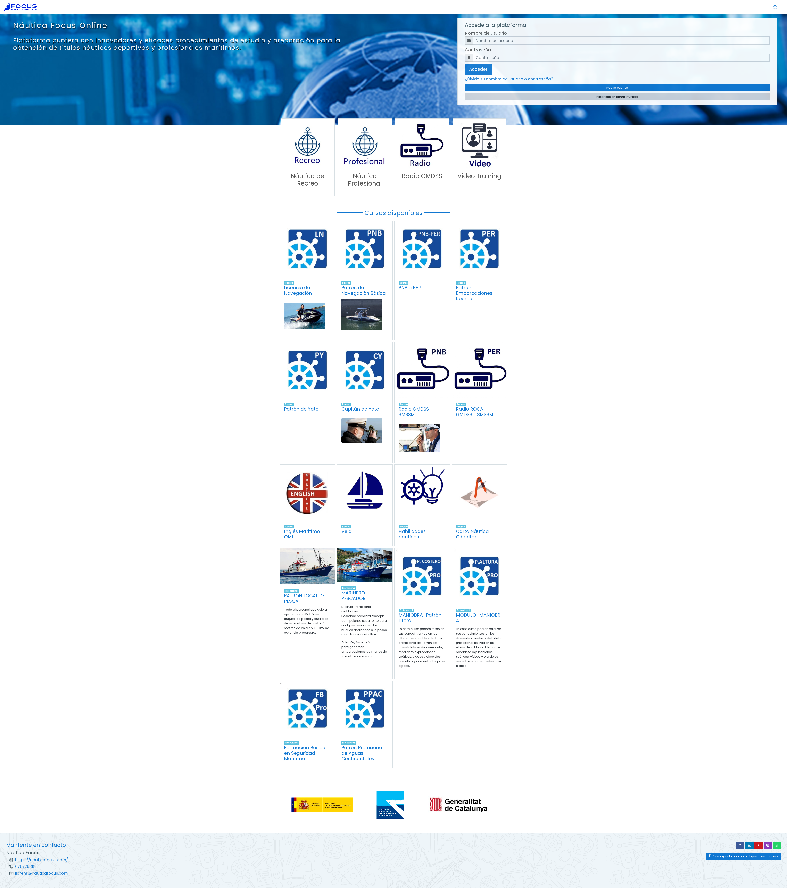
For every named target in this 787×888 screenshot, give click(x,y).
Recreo (289, 283)
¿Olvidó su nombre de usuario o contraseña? (509, 79)
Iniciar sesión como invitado (617, 96)
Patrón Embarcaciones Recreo (474, 293)
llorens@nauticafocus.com (41, 873)
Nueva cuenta (617, 87)
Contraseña (478, 50)
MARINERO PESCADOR (353, 596)
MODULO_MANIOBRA (478, 618)
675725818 (25, 866)
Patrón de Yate (301, 409)
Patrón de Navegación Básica (363, 290)
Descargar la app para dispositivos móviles (745, 856)
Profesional (291, 590)
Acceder (478, 69)
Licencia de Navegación (298, 290)
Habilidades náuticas (412, 534)
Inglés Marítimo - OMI (304, 534)
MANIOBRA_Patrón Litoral (420, 618)
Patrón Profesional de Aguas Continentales (362, 753)
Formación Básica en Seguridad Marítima (304, 753)
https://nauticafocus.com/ (41, 860)
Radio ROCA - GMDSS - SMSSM (474, 412)
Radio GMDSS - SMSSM (416, 412)
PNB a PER (410, 287)
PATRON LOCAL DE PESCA (304, 598)
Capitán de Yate (360, 409)
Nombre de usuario (486, 33)
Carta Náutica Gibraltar (472, 534)
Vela (346, 531)
